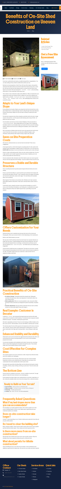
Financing (31, 7)
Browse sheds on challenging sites (20, 386)
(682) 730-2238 (23, 2)
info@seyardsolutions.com (34, 2)
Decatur (20, 98)
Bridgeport (13, 98)
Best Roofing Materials (46, 47)
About (6, 7)
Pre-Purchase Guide (40, 7)
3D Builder (55, 7)
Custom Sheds (22, 476)
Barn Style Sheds (22, 471)
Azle (9, 98)
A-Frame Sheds (22, 468)
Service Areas (24, 7)
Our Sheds (11, 7)
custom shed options (17, 244)
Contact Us (44, 68)
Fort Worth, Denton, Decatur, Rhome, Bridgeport (23, 388)
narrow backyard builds (8, 123)
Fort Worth (24, 89)
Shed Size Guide (45, 49)
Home (28, 30)
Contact (49, 474)
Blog (47, 7)
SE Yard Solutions (8, 486)
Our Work (49, 468)
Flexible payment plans (16, 389)
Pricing (17, 7)
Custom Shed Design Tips (46, 46)
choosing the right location (19, 96)
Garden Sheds (22, 474)
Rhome (4, 98)
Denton (29, 89)
